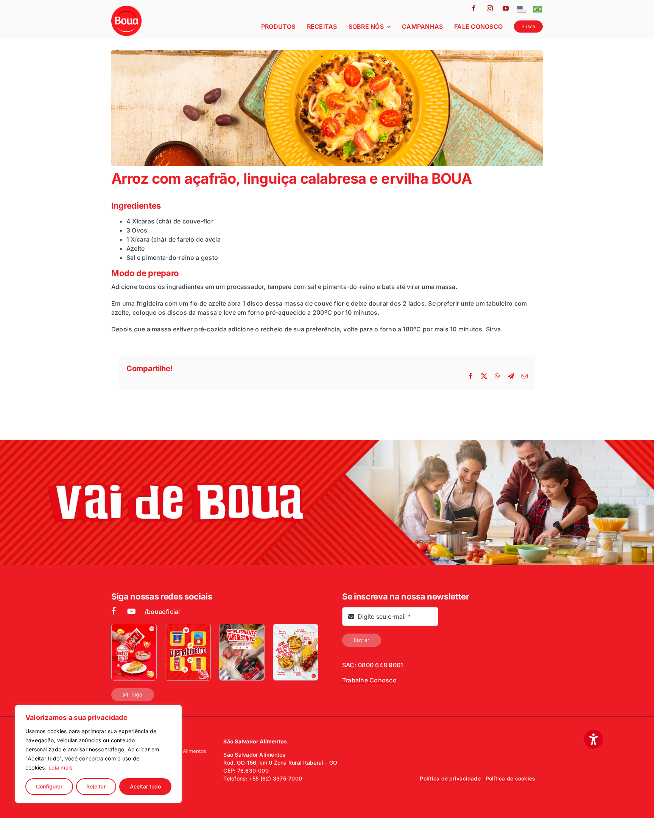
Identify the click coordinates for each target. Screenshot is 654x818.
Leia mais (60, 767)
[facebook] (474, 8)
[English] (522, 8)
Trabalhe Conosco (369, 680)
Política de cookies (511, 778)
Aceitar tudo (145, 786)
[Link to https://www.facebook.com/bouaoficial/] (113, 611)
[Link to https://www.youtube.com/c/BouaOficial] (131, 611)
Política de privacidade (450, 778)
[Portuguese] (538, 8)
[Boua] (126, 8)
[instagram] (490, 8)
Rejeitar (96, 786)
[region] (98, 754)
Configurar (49, 786)
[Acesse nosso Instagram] (134, 652)
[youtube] (506, 8)
